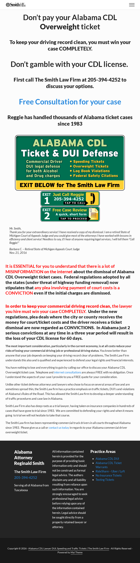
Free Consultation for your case (70, 101)
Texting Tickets (105, 479)
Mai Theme (76, 552)
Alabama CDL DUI (107, 458)
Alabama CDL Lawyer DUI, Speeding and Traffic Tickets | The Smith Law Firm (68, 548)
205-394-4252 (25, 477)
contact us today (59, 427)
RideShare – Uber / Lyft (110, 471)
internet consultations (67, 372)
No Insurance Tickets (109, 475)
